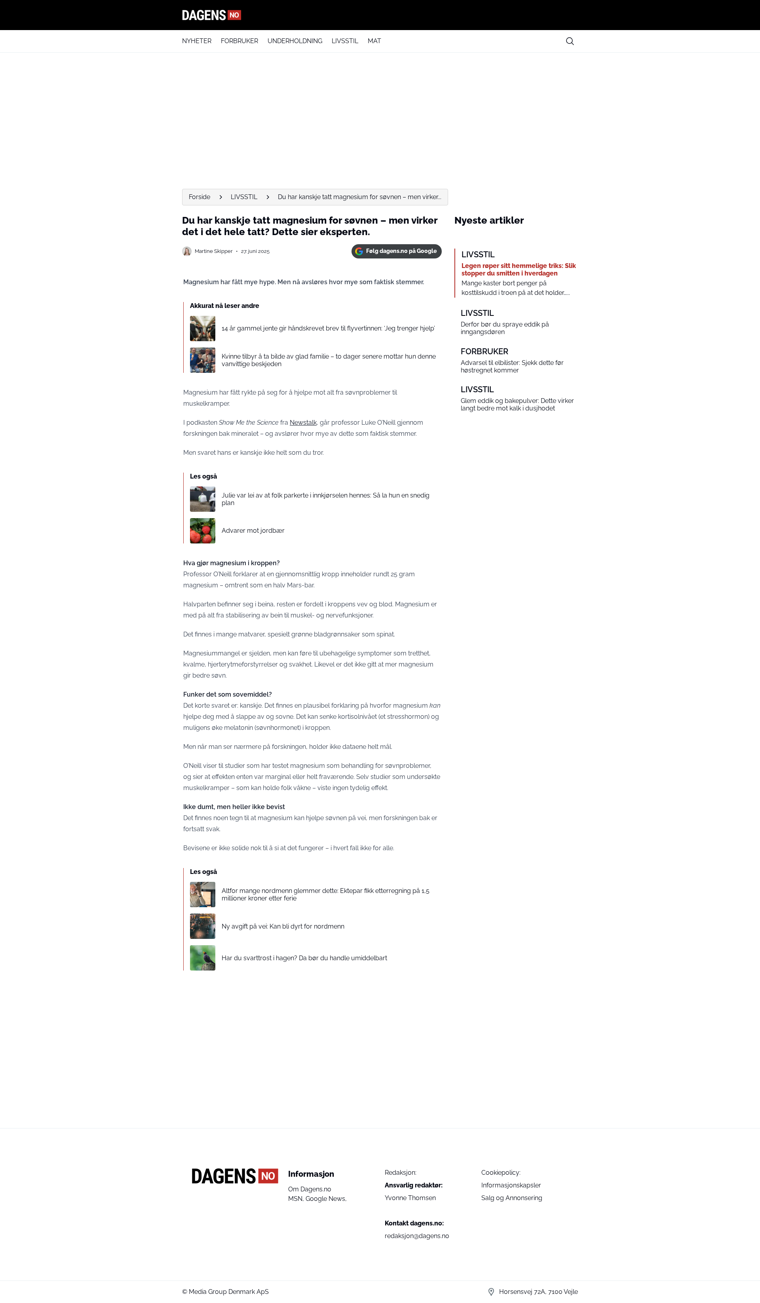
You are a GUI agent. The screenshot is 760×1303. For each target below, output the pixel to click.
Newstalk (303, 422)
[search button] (570, 41)
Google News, (326, 1198)
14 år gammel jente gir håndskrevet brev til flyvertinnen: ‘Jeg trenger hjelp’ (328, 328)
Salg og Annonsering (511, 1198)
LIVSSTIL (345, 41)
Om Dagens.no (309, 1189)
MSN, (297, 1198)
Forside (199, 197)
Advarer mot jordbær (253, 530)
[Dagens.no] (380, 15)
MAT (374, 41)
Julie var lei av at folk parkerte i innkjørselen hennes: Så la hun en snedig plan (325, 499)
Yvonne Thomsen (410, 1198)
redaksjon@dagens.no (417, 1236)
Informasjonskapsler (511, 1185)
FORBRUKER (239, 41)
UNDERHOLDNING (295, 41)
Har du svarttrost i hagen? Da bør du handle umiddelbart (304, 958)
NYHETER (196, 41)
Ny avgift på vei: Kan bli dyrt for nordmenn (283, 926)
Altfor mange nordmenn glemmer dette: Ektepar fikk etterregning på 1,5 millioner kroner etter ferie (325, 894)
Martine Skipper (214, 251)
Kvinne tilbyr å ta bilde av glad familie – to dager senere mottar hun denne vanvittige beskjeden (329, 360)
